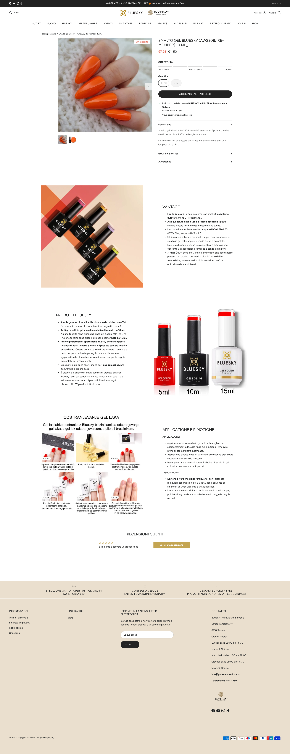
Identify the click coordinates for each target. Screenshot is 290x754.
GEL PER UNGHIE (87, 23)
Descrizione (164, 124)
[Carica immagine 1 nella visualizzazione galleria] (105, 85)
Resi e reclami (16, 627)
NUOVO (51, 23)
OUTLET (36, 23)
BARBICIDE (145, 23)
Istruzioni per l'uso (168, 153)
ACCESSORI (180, 23)
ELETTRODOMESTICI (220, 23)
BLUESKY (67, 23)
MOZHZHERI (126, 23)
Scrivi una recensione (171, 544)
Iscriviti (130, 644)
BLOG (255, 23)
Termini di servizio (18, 617)
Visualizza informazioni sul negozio (177, 115)
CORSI (242, 23)
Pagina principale (48, 34)
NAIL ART (198, 23)
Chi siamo (14, 632)
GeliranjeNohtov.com (25, 738)
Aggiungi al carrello (195, 94)
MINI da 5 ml (120, 333)
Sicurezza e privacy (19, 622)
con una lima (189, 486)
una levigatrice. (207, 486)
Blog (70, 617)
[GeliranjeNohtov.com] (145, 13)
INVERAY (108, 23)
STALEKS (162, 23)
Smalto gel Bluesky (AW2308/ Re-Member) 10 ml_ (80, 34)
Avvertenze (164, 161)
